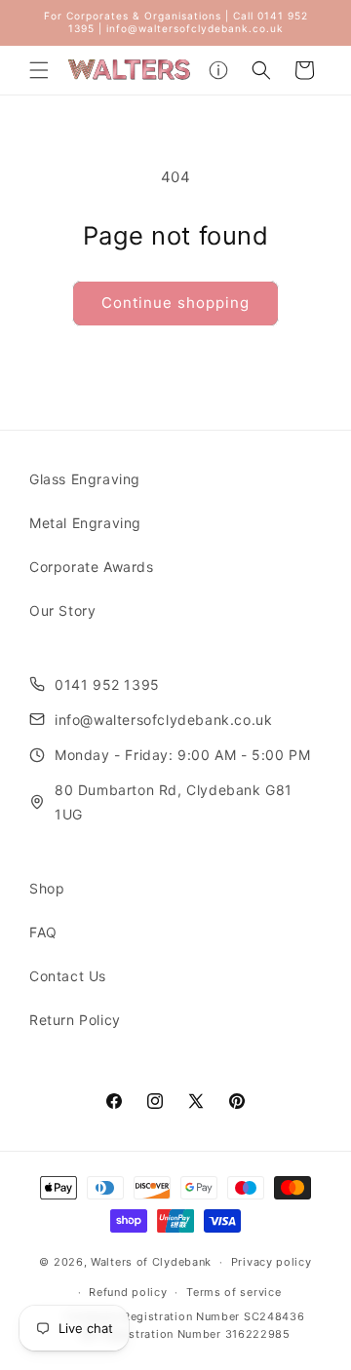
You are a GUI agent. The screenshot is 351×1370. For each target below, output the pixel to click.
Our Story (62, 610)
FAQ (43, 932)
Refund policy (128, 1292)
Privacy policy (271, 1262)
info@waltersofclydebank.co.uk (163, 719)
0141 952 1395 (107, 684)
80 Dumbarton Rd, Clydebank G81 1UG (173, 801)
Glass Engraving (84, 479)
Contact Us (67, 976)
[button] (39, 70)
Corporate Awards (91, 566)
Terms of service (233, 1292)
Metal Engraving (85, 522)
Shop (46, 888)
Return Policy (75, 1019)
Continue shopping (175, 302)
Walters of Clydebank (151, 1262)
